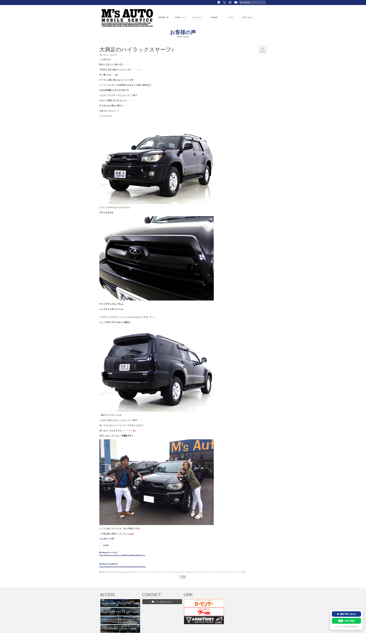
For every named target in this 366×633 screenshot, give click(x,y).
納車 (243, 572)
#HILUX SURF (110, 572)
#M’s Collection (120, 572)
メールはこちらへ (163, 601)
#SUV (128, 572)
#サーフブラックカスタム (212, 572)
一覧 (183, 577)
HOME (106, 545)
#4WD (103, 572)
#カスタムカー (181, 572)
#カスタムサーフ (192, 572)
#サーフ (201, 572)
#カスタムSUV (171, 572)
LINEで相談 (347, 621)
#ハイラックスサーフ (235, 572)
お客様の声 (113, 55)
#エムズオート (146, 572)
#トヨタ (224, 572)
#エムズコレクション (158, 572)
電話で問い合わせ (346, 614)
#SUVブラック (135, 572)
